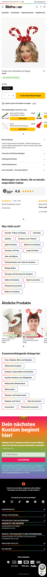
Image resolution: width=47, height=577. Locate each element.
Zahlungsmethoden (9, 159)
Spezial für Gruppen (10, 515)
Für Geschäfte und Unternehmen (15, 520)
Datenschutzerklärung (12, 472)
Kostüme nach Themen (27, 239)
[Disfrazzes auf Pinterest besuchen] (35, 501)
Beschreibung (7, 140)
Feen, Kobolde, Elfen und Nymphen (18, 360)
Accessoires (9, 407)
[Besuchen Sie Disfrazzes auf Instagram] (11, 501)
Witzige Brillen (10, 268)
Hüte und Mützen (11, 256)
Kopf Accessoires (33, 280)
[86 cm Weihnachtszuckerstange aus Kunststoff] (5, 126)
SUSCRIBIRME (23, 460)
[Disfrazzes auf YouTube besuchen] (27, 501)
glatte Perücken (11, 245)
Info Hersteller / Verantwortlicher (15, 170)
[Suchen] (37, 6)
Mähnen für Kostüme (32, 245)
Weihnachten (10, 389)
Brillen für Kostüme (12, 292)
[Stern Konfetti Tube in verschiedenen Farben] (5, 115)
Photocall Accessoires (13, 286)
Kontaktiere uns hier (8, 528)
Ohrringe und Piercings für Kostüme (19, 274)
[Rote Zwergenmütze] (39, 125)
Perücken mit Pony (12, 251)
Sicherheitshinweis (9, 164)
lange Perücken (32, 251)
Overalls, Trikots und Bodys (15, 233)
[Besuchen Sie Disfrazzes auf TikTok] (19, 501)
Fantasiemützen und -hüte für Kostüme (20, 262)
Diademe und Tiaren (13, 401)
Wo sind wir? (7, 549)
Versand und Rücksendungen (13, 153)
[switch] (42, 574)
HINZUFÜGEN (22, 118)
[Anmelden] (41, 6)
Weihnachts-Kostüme (13, 366)
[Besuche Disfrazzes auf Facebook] (4, 501)
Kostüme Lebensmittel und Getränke (19, 372)
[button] (19, 208)
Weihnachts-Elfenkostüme (15, 383)
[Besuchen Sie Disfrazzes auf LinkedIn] (43, 501)
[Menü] (2, 6)
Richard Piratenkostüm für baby (11, 204)
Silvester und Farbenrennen (15, 395)
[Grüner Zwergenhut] (39, 115)
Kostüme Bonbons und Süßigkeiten (18, 378)
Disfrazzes (26, 574)
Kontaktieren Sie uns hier (10, 539)
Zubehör (8, 239)
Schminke (37, 233)
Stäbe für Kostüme (12, 280)
